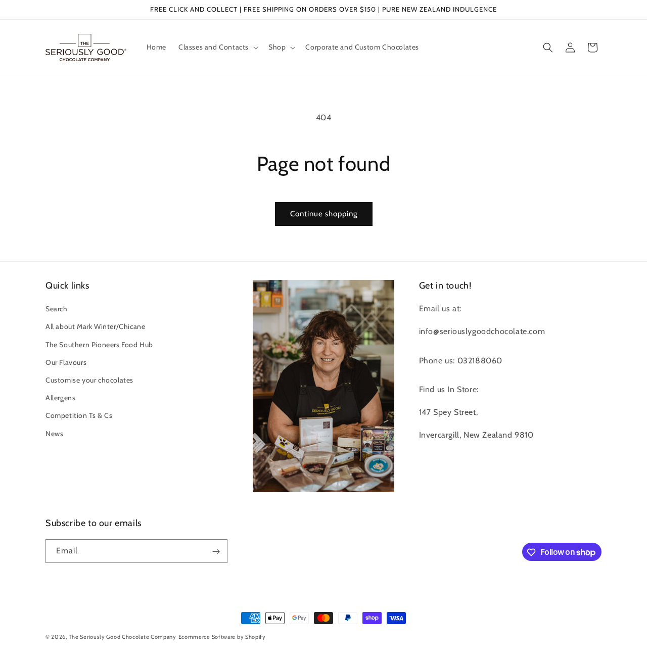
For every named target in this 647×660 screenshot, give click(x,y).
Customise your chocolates (89, 380)
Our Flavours (65, 362)
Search (56, 309)
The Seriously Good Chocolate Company (122, 636)
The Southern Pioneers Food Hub (99, 344)
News (54, 433)
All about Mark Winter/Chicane (95, 327)
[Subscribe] (216, 551)
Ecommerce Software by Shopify (222, 636)
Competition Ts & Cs (78, 415)
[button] (217, 47)
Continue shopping (323, 213)
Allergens (60, 398)
